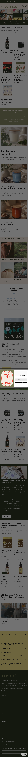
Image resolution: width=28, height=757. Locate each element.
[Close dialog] (27, 370)
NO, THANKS (21, 384)
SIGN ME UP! (21, 382)
